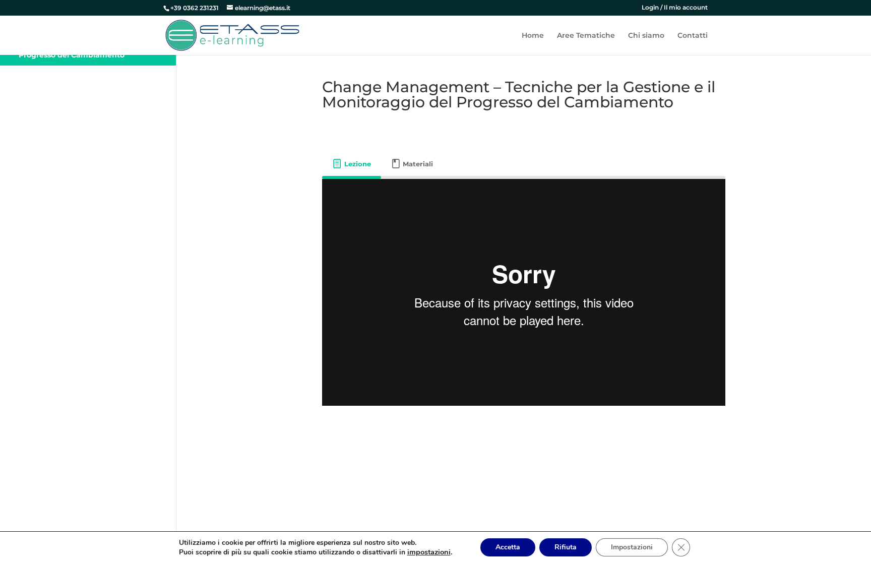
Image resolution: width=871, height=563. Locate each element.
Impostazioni (632, 547)
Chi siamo (646, 36)
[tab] (351, 164)
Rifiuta (565, 547)
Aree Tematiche (586, 36)
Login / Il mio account (675, 8)
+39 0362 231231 (194, 8)
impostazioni (429, 551)
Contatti (692, 36)
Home (533, 36)
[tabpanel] (523, 292)
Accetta (507, 547)
